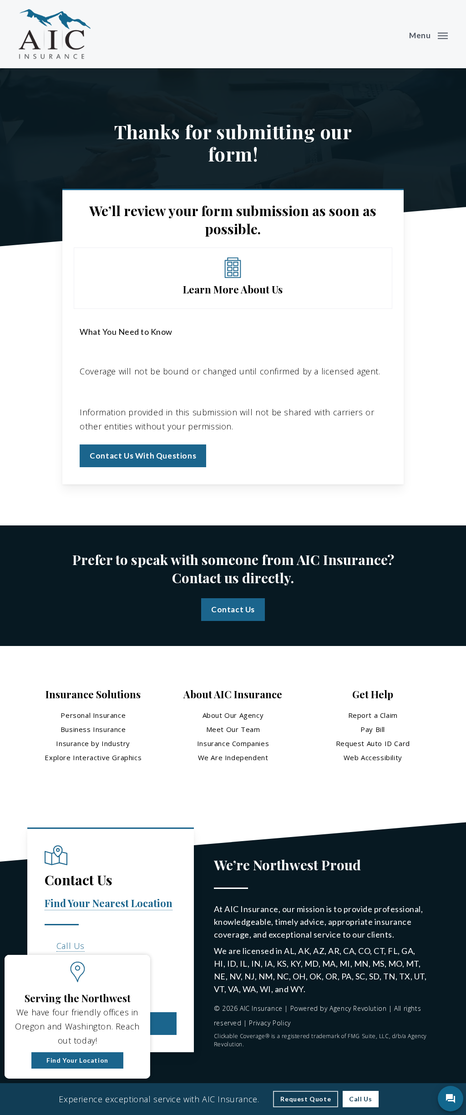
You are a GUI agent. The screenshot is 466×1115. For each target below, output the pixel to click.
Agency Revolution (357, 1008)
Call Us (70, 945)
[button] (428, 34)
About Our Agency (233, 715)
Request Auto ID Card (373, 743)
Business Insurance (93, 729)
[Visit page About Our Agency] (232, 278)
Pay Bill (372, 729)
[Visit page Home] (54, 34)
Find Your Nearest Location (108, 903)
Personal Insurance (93, 715)
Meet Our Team (233, 729)
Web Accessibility (373, 757)
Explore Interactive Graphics (93, 757)
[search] (392, 34)
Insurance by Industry (93, 743)
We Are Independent (233, 757)
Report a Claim (373, 715)
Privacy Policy (269, 1023)
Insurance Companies (233, 743)
